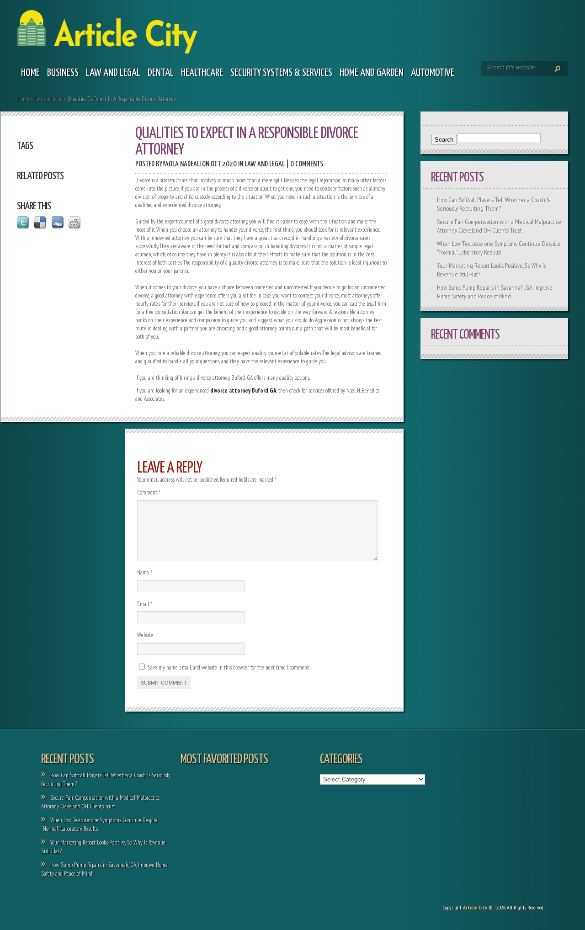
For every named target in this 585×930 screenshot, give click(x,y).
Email (144, 604)
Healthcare (202, 73)
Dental (161, 73)
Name (144, 572)
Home (30, 73)
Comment (148, 492)
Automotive (432, 73)
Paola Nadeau (181, 164)
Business (63, 73)
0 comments (306, 164)
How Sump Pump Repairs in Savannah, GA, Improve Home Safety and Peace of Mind (495, 291)
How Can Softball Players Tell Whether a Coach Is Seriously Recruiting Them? (493, 204)
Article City (475, 907)
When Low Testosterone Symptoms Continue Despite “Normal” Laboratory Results (498, 247)
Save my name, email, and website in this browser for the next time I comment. (228, 667)
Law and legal (113, 73)
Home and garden (372, 73)
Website (145, 635)
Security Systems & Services (281, 73)
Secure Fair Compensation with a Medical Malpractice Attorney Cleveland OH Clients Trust (499, 226)
